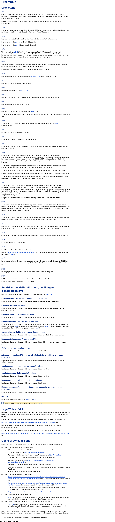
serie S (15, 52)
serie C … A (24, 90)
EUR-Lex (34, 111)
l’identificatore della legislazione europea (21, 252)
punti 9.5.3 (29, 399)
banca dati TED (35, 76)
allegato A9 (39, 403)
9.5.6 (34, 399)
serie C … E (58, 123)
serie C (17, 45)
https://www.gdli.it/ (55, 455)
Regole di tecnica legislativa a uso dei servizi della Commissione (28, 492)
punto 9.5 (49, 294)
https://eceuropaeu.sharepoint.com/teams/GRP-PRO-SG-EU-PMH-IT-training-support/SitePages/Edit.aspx (35, 433)
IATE (9, 497)
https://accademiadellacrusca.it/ (34, 452)
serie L (17, 42)
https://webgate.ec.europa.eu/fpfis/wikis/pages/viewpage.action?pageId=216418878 (28, 422)
